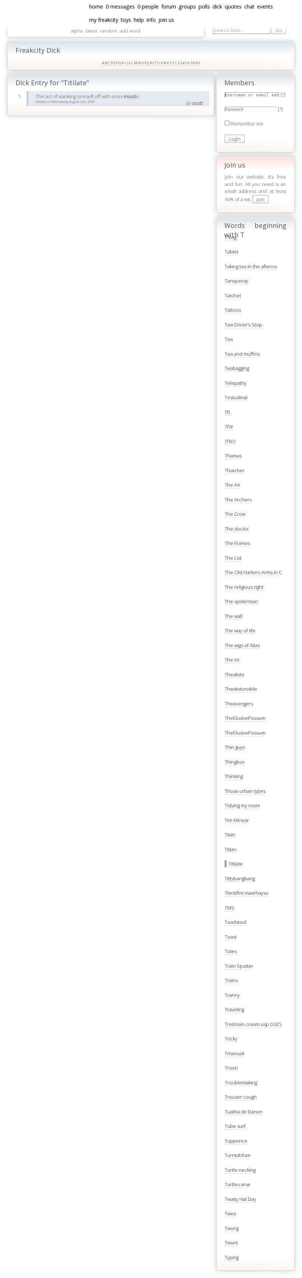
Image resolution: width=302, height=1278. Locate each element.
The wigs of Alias (242, 645)
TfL (228, 412)
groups (187, 6)
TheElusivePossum (245, 732)
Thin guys (235, 747)
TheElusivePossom (245, 718)
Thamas (233, 455)
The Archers (238, 499)
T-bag (230, 237)
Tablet (231, 251)
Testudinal (236, 397)
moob (130, 96)
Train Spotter (239, 966)
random (108, 30)
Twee (230, 1213)
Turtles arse (237, 1184)
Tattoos (233, 310)
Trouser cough (241, 1097)
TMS (229, 907)
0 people (148, 6)
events (265, 6)
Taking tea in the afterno (251, 266)
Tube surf (235, 1126)
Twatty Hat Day (240, 1199)
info (151, 19)
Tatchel (233, 295)
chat (249, 6)
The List (233, 558)
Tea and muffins (242, 353)
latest (91, 30)
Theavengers (239, 703)
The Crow (235, 514)
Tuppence (236, 1140)
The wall (233, 616)
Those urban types (245, 791)
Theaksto (235, 674)
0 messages (120, 6)
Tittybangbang (240, 878)
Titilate (235, 863)
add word (130, 30)
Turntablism (237, 1155)
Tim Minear (237, 820)
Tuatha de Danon (244, 1111)
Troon (231, 1067)
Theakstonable (241, 688)
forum (168, 6)
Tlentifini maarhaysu (246, 893)
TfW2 (230, 441)
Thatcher (235, 470)
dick (217, 6)
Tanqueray (236, 280)
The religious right (244, 587)
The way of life (240, 630)
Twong (232, 1228)
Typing (232, 1257)
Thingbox (235, 762)
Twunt (231, 1242)
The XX (232, 659)
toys (126, 19)
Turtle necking (240, 1170)
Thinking (234, 776)
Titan (230, 834)
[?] (283, 94)
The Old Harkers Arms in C (253, 572)
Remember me (247, 123)
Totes (231, 951)
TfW (229, 426)
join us (166, 19)
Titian (230, 849)
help (139, 19)
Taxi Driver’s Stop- (244, 324)
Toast (230, 936)
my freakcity (103, 19)
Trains (231, 980)
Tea (229, 339)
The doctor (237, 528)
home (96, 6)
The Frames (237, 543)
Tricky (231, 1038)
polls (204, 6)
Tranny (232, 995)
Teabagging (237, 368)
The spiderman (241, 601)
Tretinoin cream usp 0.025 (253, 1024)
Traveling (234, 1009)
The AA (232, 484)
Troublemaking (241, 1082)
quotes (233, 6)
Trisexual (234, 1053)
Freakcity (7, 119)
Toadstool (235, 922)
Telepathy (235, 383)
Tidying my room (242, 805)
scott (197, 103)
